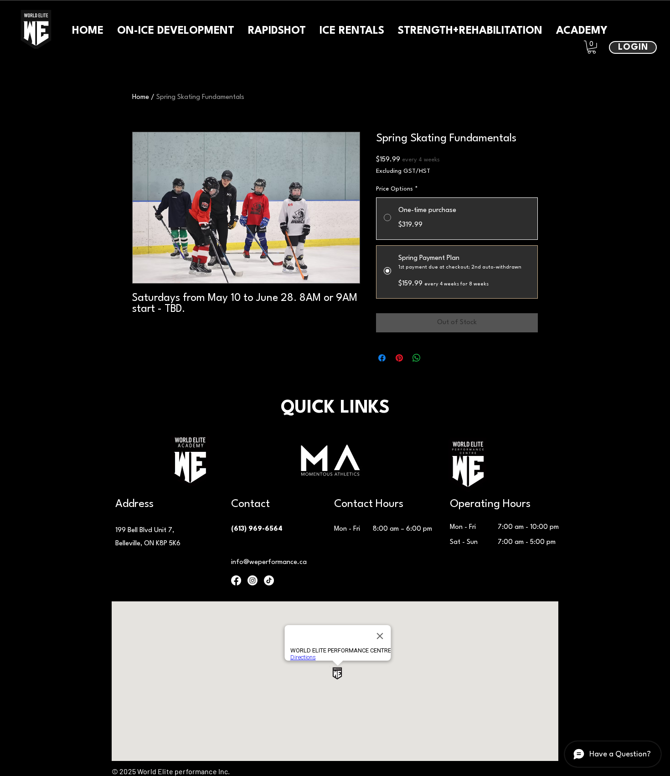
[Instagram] (252, 580)
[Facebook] (236, 580)
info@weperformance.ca (269, 562)
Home (140, 97)
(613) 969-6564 (257, 529)
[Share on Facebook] (381, 357)
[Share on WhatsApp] (416, 357)
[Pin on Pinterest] (399, 357)
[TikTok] (269, 580)
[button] (591, 47)
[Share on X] (433, 357)
